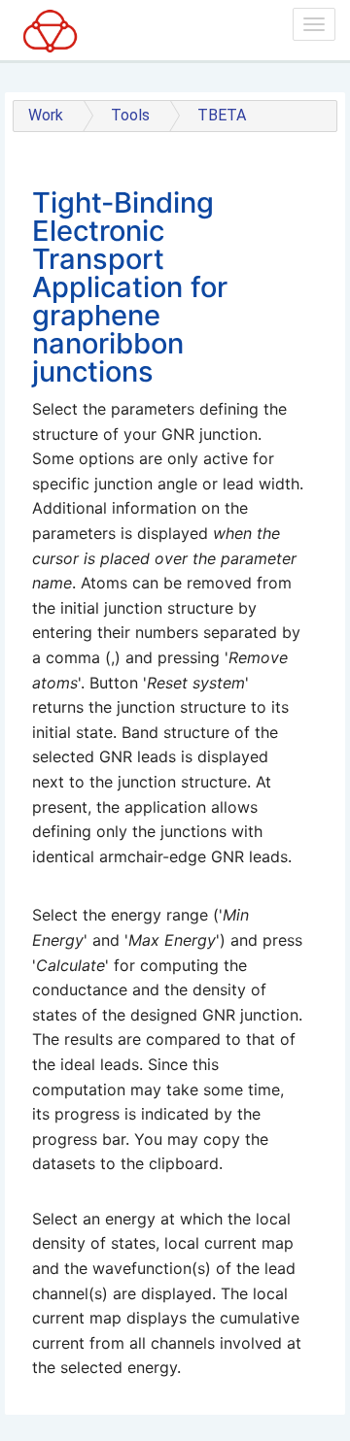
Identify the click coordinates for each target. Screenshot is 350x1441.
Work (45, 115)
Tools (130, 115)
